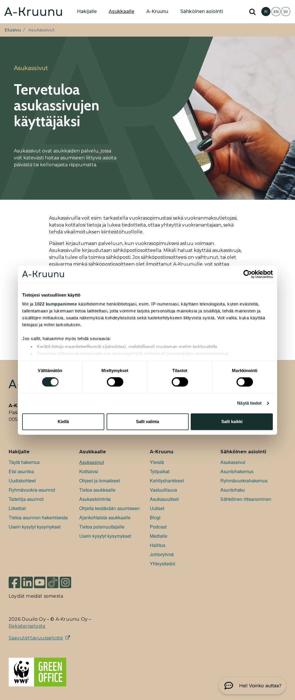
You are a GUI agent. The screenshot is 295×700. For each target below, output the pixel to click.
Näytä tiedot (249, 403)
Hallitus (157, 545)
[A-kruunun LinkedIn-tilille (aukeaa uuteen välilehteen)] (27, 582)
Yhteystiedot (162, 563)
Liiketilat (17, 508)
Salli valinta (147, 421)
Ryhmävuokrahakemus (244, 480)
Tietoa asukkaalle (97, 489)
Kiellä (63, 421)
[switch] (115, 382)
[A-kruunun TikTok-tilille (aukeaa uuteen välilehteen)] (52, 582)
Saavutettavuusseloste (36, 638)
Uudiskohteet (22, 480)
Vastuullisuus (163, 489)
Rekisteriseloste (27, 626)
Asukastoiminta (95, 499)
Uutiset (157, 508)
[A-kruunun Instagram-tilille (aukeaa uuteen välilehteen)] (70, 582)
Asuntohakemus (237, 471)
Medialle (158, 536)
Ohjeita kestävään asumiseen (109, 508)
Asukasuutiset (164, 499)
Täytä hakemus (24, 462)
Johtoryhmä (162, 554)
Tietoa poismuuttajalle (101, 526)
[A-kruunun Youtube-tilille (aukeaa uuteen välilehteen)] (40, 582)
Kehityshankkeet (167, 480)
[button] (252, 685)
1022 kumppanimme (56, 303)
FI (265, 12)
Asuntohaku (232, 489)
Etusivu (13, 30)
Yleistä (157, 462)
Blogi (155, 517)
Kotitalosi (88, 471)
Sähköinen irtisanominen (245, 499)
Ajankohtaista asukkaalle (105, 517)
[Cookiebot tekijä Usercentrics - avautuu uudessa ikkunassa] (247, 274)
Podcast (158, 526)
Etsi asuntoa (21, 471)
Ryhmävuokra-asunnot (32, 489)
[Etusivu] (33, 12)
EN (276, 12)
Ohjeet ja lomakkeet (99, 480)
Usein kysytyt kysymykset (34, 526)
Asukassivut (91, 462)
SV (285, 12)
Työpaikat (159, 471)
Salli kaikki (232, 421)
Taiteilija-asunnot (26, 499)
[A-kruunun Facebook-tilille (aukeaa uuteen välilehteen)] (14, 582)
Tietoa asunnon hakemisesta (38, 517)
